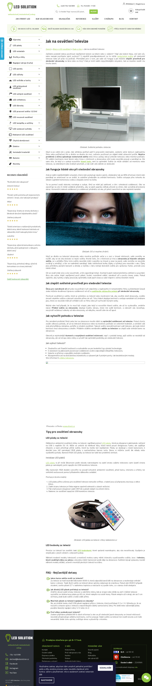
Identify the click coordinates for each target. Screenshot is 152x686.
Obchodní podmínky (49, 658)
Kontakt (134, 18)
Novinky (16, 163)
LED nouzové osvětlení (23, 117)
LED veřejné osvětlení (22, 93)
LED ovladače (19, 51)
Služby (95, 18)
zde (40, 674)
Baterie (16, 158)
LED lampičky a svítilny (23, 123)
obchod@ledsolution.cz (19, 659)
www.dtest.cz (69, 426)
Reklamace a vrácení (49, 661)
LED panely (17, 68)
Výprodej (17, 39)
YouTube (13, 672)
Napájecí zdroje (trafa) (23, 62)
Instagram (14, 668)
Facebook (14, 663)
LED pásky (17, 45)
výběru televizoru (66, 357)
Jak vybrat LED (23, 18)
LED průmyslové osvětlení (20, 87)
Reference (81, 18)
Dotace (67, 658)
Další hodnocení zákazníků (18, 279)
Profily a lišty (19, 57)
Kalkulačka (64, 18)
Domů (48, 49)
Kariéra (67, 655)
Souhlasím (105, 668)
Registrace (140, 4)
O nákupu (109, 18)
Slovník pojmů (93, 649)
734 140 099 (15, 654)
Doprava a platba (48, 655)
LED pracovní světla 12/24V (25, 111)
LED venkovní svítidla (22, 128)
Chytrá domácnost (21, 140)
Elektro (16, 146)
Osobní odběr (47, 652)
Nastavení (46, 680)
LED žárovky (18, 105)
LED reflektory (19, 99)
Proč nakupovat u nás (73, 652)
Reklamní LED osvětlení (23, 134)
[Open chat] (146, 678)
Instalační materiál (21, 152)
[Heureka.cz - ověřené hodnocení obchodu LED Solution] (123, 678)
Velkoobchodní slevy (73, 661)
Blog (121, 18)
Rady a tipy (77, 49)
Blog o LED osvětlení (62, 49)
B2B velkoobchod (44, 18)
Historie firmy (70, 649)
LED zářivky (18, 74)
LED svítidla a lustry (22, 80)
